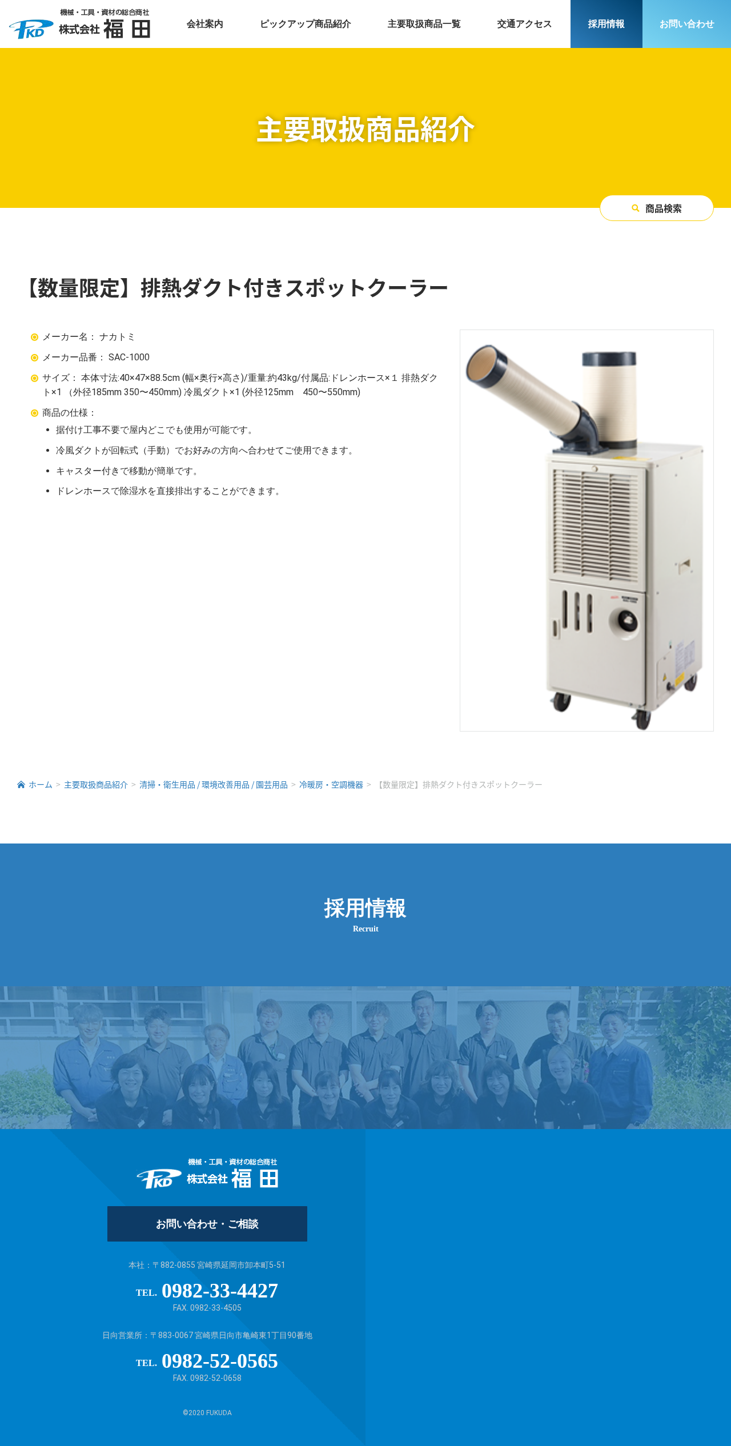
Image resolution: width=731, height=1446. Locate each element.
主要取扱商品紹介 (96, 784)
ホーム (41, 784)
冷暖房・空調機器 (331, 784)
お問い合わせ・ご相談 (207, 1224)
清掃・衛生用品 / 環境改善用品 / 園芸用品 (213, 784)
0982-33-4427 (220, 1290)
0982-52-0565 (220, 1360)
